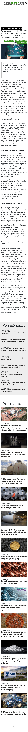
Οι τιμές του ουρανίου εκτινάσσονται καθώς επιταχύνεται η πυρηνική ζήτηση (14, 558)
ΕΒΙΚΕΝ (12, 40)
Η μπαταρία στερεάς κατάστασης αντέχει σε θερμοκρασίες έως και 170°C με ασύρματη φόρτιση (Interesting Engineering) (14, 374)
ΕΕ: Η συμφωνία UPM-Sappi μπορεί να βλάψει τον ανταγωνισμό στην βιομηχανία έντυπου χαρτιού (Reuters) (13, 532)
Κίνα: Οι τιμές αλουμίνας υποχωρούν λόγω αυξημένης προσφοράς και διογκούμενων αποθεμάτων (14, 661)
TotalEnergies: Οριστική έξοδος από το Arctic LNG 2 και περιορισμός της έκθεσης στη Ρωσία (13, 383)
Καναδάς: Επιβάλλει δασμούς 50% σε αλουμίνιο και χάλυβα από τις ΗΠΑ (12, 507)
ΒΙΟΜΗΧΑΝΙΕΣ (24, 43)
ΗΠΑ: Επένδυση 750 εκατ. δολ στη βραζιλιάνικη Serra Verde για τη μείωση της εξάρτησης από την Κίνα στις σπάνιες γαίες (13, 341)
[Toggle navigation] (2, 3)
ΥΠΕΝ (25, 40)
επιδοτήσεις (7, 40)
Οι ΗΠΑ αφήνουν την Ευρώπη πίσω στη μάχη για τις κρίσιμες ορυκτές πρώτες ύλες (13, 713)
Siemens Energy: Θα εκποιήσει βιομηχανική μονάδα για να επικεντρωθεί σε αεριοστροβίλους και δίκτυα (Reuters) (14, 608)
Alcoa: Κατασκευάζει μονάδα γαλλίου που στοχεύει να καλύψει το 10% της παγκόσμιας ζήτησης (13, 687)
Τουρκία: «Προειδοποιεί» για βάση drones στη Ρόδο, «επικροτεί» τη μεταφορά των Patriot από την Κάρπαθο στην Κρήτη (13, 350)
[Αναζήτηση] (26, 3)
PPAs (19, 43)
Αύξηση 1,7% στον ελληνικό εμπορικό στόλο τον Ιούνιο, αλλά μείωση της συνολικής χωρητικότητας (13, 366)
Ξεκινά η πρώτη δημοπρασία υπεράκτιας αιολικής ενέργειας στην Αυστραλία (12, 358)
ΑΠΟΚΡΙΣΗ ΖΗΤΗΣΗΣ (19, 40)
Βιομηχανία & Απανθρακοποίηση (12, 28)
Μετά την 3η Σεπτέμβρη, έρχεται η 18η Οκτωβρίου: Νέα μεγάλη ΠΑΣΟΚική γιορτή (13, 390)
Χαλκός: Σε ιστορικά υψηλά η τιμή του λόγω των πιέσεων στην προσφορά (14, 582)
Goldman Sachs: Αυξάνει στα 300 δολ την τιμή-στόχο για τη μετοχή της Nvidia (14, 332)
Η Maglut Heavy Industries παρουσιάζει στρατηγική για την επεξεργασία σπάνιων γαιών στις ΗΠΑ (13, 454)
